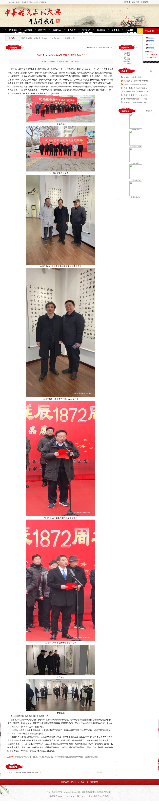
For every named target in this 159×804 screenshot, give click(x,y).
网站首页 (13, 30)
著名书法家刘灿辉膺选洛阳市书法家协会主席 (25, 773)
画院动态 (126, 57)
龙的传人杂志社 (55, 38)
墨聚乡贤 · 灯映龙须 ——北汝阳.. (135, 102)
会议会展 (101, 30)
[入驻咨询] (150, 37)
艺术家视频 (127, 63)
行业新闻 (106, 48)
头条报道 (126, 53)
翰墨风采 (86, 30)
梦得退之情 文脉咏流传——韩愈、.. (136, 99)
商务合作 (130, 30)
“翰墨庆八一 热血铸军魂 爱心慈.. (135, 84)
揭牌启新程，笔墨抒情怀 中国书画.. (136, 81)
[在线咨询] (140, 31)
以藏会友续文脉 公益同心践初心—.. (136, 88)
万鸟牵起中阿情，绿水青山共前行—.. (137, 92)
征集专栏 (126, 61)
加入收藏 (135, 2)
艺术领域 (126, 59)
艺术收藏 (115, 30)
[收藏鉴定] (150, 44)
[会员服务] (150, 41)
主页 (100, 48)
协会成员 (57, 30)
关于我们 (28, 30)
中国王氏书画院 (26, 38)
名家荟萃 (72, 30)
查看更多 (149, 111)
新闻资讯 (42, 30)
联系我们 (144, 2)
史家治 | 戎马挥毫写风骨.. (133, 77)
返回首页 (126, 2)
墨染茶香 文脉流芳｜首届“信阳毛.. (136, 95)
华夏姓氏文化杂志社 (41, 38)
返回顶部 (94, 782)
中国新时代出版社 (69, 38)
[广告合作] (150, 48)
